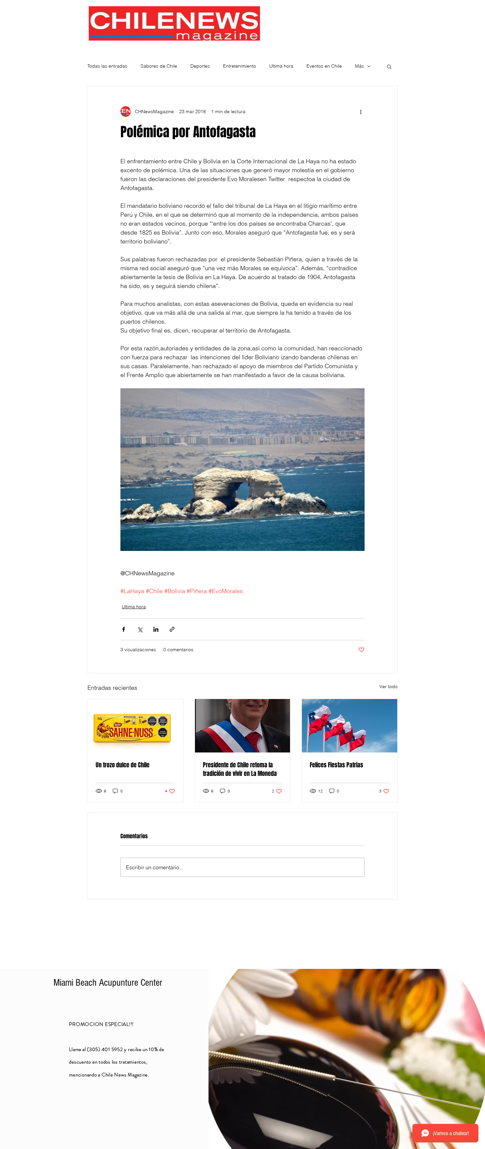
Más (359, 66)
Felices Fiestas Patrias (336, 765)
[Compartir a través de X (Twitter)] (140, 629)
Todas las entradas (107, 66)
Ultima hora (281, 66)
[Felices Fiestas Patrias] (349, 725)
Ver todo (388, 686)
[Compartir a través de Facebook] (123, 629)
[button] (389, 66)
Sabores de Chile (159, 66)
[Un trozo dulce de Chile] (135, 725)
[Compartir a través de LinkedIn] (156, 629)
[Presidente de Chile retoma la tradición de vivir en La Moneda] (242, 725)
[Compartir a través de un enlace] (172, 629)
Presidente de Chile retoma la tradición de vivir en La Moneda (240, 769)
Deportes (200, 66)
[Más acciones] (361, 111)
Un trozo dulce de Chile (122, 765)
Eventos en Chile (324, 66)
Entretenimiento (239, 66)
